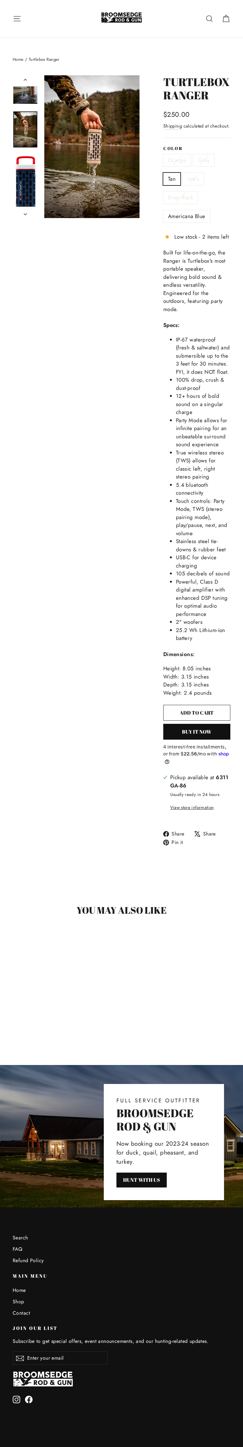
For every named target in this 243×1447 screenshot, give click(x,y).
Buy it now (196, 731)
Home (18, 59)
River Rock (180, 197)
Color (173, 148)
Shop (18, 1301)
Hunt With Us (141, 1179)
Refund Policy (28, 1260)
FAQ (17, 1249)
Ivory (193, 179)
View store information (192, 807)
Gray (203, 160)
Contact (21, 1313)
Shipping (172, 126)
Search (20, 1237)
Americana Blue (186, 216)
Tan (172, 179)
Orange (177, 160)
